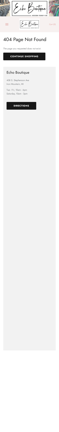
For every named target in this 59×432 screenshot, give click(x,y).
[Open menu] (6, 24)
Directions (21, 105)
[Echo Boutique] (29, 24)
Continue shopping (24, 56)
